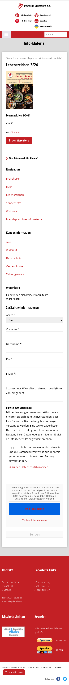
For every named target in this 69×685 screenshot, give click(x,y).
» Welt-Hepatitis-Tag (41, 585)
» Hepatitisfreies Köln (42, 589)
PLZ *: (9, 359)
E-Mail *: (11, 373)
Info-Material (45, 15)
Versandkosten (15, 266)
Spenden (43, 21)
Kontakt (58, 667)
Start (8, 58)
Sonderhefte (13, 203)
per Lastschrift (60, 640)
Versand (16, 132)
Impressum (33, 667)
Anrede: (11, 315)
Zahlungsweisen (16, 274)
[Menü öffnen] (6, 34)
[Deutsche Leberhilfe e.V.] (34, 6)
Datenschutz (13, 258)
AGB (8, 242)
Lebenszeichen (15, 195)
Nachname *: (14, 344)
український (46, 26)
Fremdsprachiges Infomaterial (24, 219)
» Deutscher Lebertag (42, 582)
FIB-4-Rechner (26, 21)
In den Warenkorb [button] (19, 140)
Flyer (9, 186)
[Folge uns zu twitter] (64, 679)
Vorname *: (13, 329)
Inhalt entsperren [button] (34, 508)
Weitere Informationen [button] (34, 520)
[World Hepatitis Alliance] (13, 637)
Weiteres (11, 211)
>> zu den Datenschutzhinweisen (28, 467)
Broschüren (13, 178)
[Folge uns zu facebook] (58, 679)
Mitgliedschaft (26, 15)
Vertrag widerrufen (13, 672)
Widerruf (11, 250)
